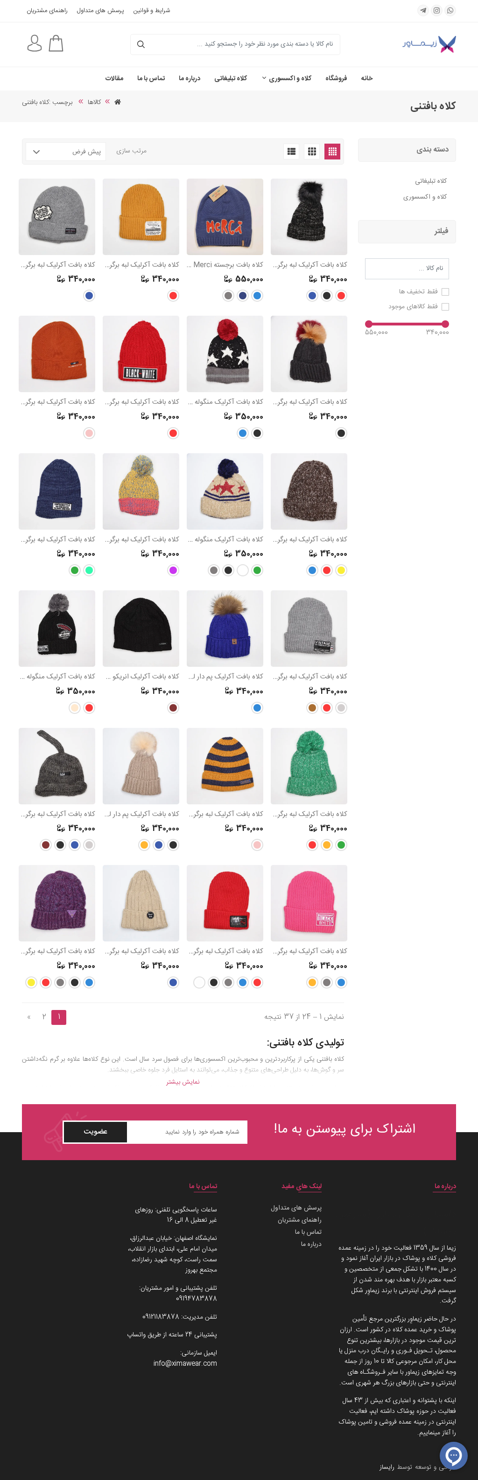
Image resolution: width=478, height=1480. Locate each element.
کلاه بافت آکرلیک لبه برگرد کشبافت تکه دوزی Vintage (309, 677)
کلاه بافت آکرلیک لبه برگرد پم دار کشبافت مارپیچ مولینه (309, 265)
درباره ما (189, 78)
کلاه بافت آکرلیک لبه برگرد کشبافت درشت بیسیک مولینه (309, 540)
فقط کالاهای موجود (413, 307)
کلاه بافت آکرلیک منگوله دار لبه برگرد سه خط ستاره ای (225, 540)
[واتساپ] (450, 10)
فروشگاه (336, 78)
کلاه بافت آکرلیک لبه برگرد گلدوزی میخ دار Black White (309, 952)
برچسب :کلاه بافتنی (48, 102)
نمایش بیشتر (183, 1082)
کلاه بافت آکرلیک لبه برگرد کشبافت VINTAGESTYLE (57, 540)
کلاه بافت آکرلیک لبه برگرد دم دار (57, 814)
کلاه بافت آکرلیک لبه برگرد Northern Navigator (141, 265)
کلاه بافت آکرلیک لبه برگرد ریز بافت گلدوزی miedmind (57, 402)
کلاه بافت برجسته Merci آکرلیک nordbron (225, 265)
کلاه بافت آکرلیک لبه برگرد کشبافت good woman (57, 265)
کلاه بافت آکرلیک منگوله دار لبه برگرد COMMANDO (57, 677)
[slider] (445, 324)
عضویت (95, 1132)
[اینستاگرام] (437, 10)
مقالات (114, 78)
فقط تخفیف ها (418, 292)
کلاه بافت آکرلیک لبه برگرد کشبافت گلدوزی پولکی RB (225, 952)
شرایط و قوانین (152, 11)
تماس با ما (151, 78)
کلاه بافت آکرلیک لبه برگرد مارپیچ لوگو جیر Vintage (57, 952)
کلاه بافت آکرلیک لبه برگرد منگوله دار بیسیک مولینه (141, 540)
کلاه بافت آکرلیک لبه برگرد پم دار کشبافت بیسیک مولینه (309, 814)
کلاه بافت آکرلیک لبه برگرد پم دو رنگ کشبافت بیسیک (309, 402)
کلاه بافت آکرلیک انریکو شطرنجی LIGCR (141, 677)
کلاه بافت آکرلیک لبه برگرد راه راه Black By (225, 814)
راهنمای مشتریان (47, 11)
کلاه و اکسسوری (289, 78)
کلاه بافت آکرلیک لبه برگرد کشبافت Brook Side (141, 952)
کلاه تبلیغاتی (230, 78)
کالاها (94, 102)
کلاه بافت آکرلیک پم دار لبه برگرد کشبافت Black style (225, 677)
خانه (367, 78)
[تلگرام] (423, 10)
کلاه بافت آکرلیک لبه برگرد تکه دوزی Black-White (141, 402)
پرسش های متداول (100, 11)
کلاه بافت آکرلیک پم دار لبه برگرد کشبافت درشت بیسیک (141, 814)
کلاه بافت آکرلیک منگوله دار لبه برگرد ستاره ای (225, 402)
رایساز (387, 1467)
